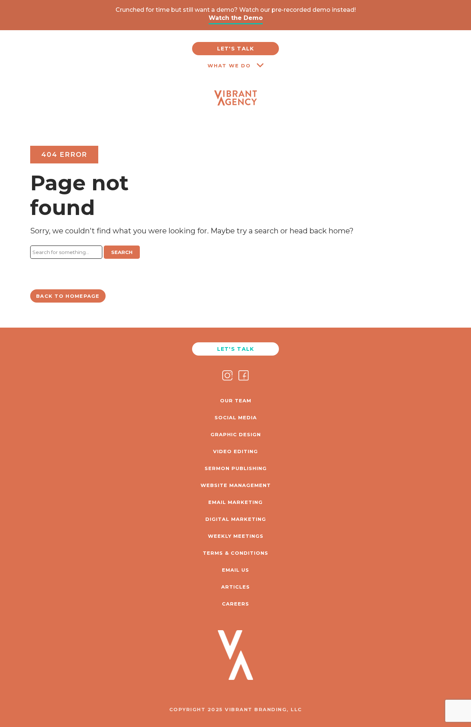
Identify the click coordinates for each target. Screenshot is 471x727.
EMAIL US (235, 570)
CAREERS (235, 604)
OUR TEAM (235, 400)
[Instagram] (227, 376)
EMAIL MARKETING (235, 502)
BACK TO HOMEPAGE (68, 296)
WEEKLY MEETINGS (235, 536)
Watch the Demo (236, 17)
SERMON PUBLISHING (236, 468)
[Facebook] (243, 376)
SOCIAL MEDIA (236, 417)
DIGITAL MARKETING (235, 519)
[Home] (235, 115)
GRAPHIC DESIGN (235, 434)
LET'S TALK (235, 48)
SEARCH (121, 252)
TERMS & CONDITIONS (235, 553)
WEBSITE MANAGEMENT (236, 485)
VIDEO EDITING (235, 451)
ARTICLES (235, 587)
